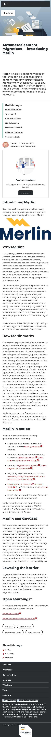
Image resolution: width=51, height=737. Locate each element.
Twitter (8, 650)
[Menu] (5, 4)
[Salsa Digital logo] (15, 4)
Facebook (9, 653)
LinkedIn (9, 657)
